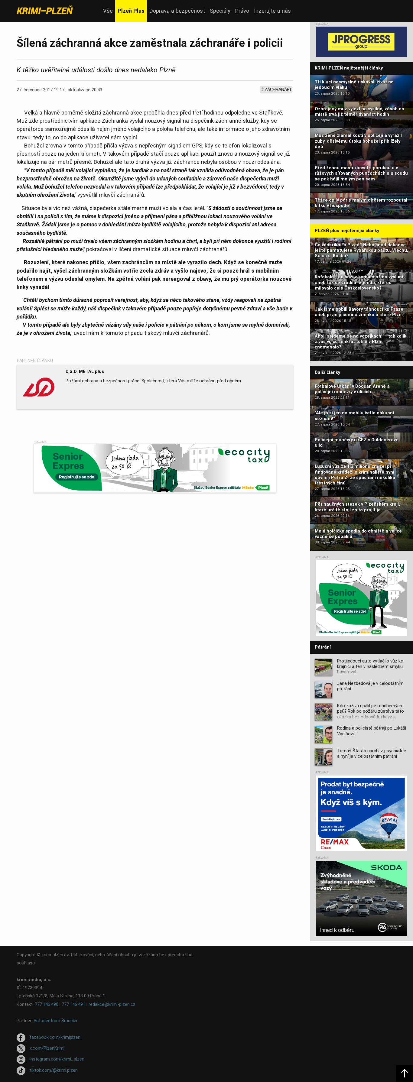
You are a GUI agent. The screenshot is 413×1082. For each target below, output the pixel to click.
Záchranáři (278, 89)
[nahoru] (404, 1073)
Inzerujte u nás (272, 11)
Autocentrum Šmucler (56, 1020)
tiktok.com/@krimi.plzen (54, 1070)
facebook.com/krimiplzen (55, 1037)
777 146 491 (73, 1004)
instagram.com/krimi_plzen (57, 1059)
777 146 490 (46, 1004)
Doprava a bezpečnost (177, 11)
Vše (108, 11)
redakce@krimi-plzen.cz (112, 1004)
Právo (242, 11)
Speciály (220, 11)
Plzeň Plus (131, 11)
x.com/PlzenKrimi (47, 1048)
